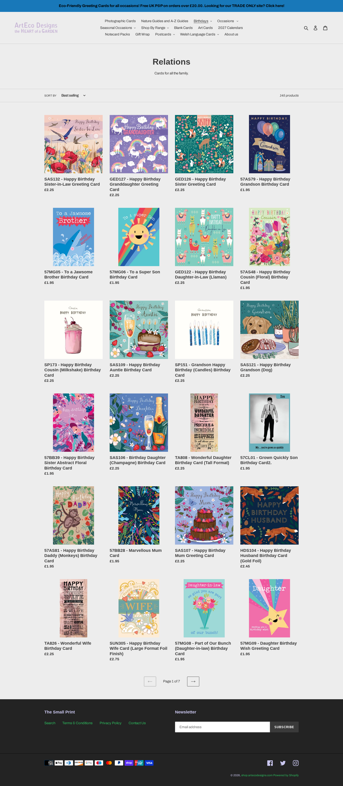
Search (49, 723)
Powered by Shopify (286, 775)
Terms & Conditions (77, 723)
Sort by (50, 95)
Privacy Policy (111, 723)
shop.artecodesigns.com (257, 775)
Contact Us (137, 723)
